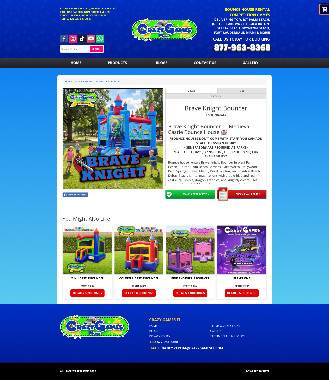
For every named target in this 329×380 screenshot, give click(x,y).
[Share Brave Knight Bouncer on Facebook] (113, 194)
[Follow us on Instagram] (73, 38)
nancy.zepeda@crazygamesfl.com (192, 348)
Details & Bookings (87, 293)
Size (242, 90)
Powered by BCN (257, 371)
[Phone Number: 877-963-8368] (242, 48)
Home (76, 62)
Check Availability (247, 194)
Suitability (216, 96)
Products (118, 62)
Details (191, 90)
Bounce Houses (84, 81)
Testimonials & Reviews (227, 336)
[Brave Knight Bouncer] (113, 138)
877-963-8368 (167, 342)
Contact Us (205, 62)
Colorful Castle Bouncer (139, 278)
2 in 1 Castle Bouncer (87, 278)
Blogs (162, 62)
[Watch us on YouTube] (91, 38)
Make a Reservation (196, 194)
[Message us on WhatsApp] (100, 38)
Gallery (250, 62)
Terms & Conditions (225, 326)
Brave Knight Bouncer (108, 81)
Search (96, 49)
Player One (241, 278)
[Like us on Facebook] (64, 38)
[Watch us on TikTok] (82, 38)
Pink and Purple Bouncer (190, 278)
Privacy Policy (159, 336)
